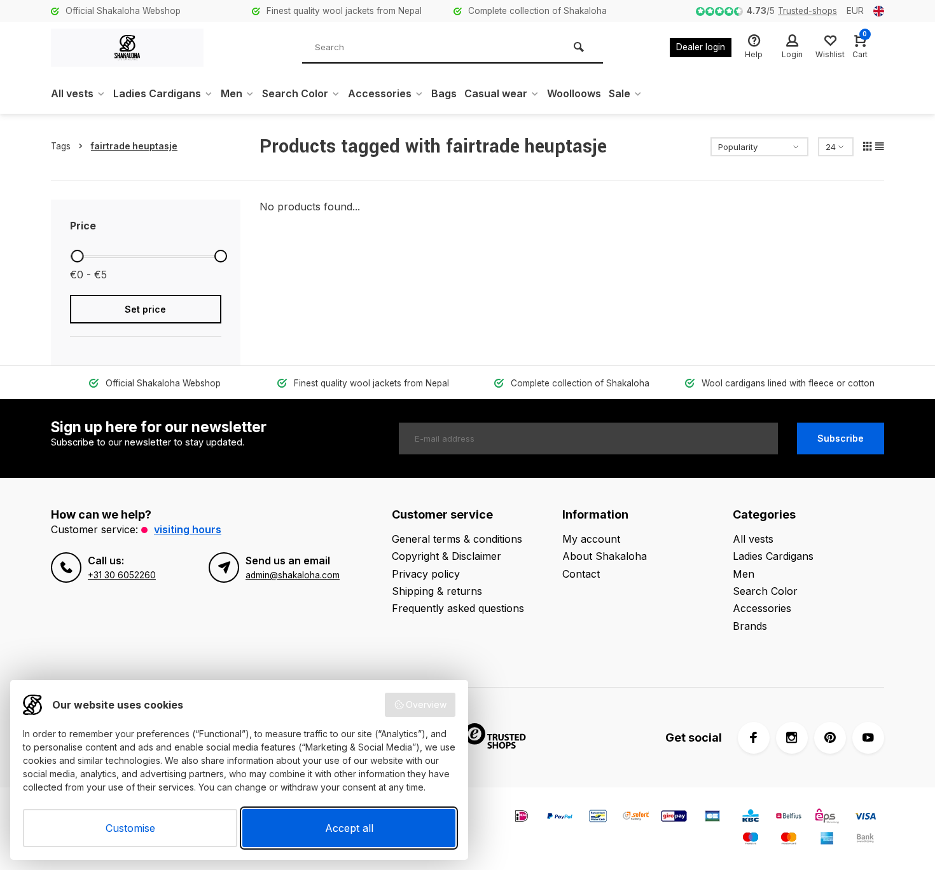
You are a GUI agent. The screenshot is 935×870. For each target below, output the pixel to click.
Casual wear (495, 93)
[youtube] (868, 738)
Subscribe (840, 438)
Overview (426, 704)
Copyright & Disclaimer (446, 556)
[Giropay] (674, 817)
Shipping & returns (437, 591)
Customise (130, 828)
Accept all (349, 828)
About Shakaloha (604, 556)
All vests (72, 93)
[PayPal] (560, 817)
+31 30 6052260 (122, 575)
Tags (61, 146)
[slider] (77, 256)
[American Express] (827, 840)
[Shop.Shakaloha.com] (127, 48)
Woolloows (574, 93)
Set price (145, 309)
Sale (619, 93)
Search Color (295, 93)
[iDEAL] (521, 817)
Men (231, 93)
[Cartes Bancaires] (712, 817)
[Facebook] (754, 738)
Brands (750, 626)
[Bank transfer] (865, 840)
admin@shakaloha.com (293, 575)
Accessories (380, 93)
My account (591, 539)
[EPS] (827, 817)
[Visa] (865, 817)
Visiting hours (187, 529)
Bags (444, 93)
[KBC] (750, 817)
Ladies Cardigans (157, 93)
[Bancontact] (598, 817)
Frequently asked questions (458, 608)
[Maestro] (750, 840)
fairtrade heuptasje (134, 146)
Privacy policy (426, 574)
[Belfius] (789, 817)
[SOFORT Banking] (636, 817)
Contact (581, 574)
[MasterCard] (789, 840)
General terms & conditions (457, 539)
